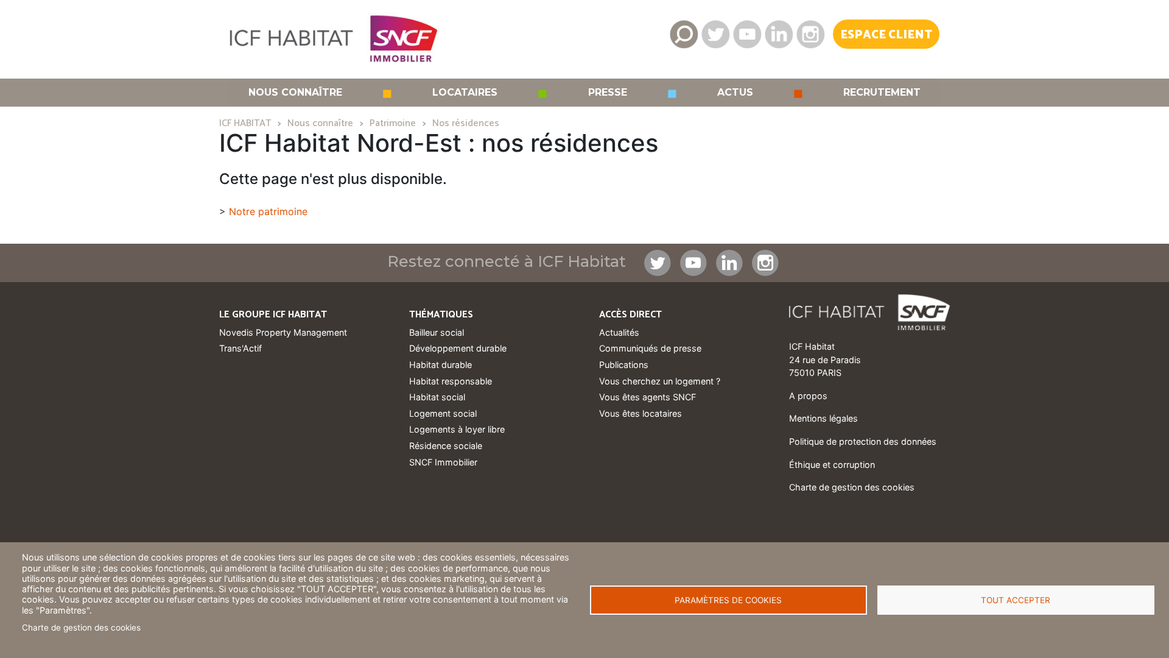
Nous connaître (295, 92)
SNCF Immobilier (443, 462)
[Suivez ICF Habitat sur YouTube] (747, 34)
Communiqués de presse (650, 348)
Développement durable (458, 348)
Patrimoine (393, 123)
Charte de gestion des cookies (81, 627)
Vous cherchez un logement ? (659, 381)
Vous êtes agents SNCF (647, 397)
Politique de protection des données (862, 441)
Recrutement (882, 92)
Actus (735, 92)
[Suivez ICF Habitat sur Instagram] (810, 34)
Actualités (619, 332)
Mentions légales (823, 418)
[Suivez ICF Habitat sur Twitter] (715, 34)
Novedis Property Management (283, 332)
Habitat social (437, 397)
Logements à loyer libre (457, 429)
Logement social (443, 413)
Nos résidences (465, 123)
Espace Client (886, 35)
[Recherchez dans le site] (683, 34)
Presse (607, 92)
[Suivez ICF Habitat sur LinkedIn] (778, 34)
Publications (623, 364)
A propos (808, 396)
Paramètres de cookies (728, 600)
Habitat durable (440, 364)
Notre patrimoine (268, 211)
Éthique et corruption (832, 464)
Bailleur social (436, 332)
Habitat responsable (450, 381)
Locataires (464, 92)
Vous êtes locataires (640, 413)
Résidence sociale (445, 445)
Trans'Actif (240, 348)
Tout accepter (1015, 600)
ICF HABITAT (245, 123)
